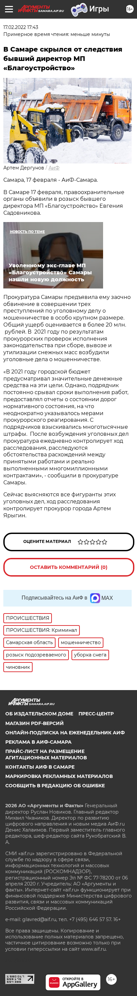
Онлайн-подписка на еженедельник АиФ (65, 733)
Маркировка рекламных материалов (59, 776)
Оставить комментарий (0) (68, 567)
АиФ (54, 168)
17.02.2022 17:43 (20, 27)
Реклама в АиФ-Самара (38, 742)
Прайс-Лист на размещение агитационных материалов (46, 754)
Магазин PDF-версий (34, 723)
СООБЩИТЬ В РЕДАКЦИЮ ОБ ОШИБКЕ (55, 786)
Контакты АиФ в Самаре (39, 767)
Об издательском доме (39, 714)
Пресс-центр (96, 714)
